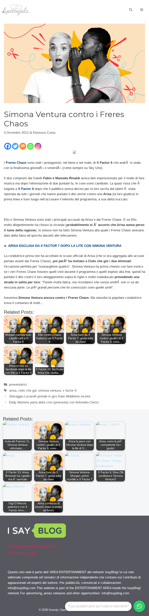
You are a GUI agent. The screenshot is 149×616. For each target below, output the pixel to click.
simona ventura (49, 390)
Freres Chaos (16, 163)
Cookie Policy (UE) (22, 553)
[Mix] (22, 146)
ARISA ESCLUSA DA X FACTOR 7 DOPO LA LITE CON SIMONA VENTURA (64, 246)
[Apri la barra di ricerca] (130, 10)
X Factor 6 (26, 189)
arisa (12, 390)
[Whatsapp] (30, 146)
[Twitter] (15, 146)
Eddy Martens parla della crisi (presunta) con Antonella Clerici (54, 402)
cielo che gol (27, 390)
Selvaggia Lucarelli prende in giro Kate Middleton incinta (49, 396)
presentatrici (18, 384)
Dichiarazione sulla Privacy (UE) (31, 546)
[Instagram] (38, 146)
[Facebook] (7, 146)
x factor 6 (69, 390)
